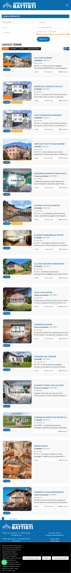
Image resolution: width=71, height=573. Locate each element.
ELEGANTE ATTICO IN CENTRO (47, 205)
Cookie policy (54, 541)
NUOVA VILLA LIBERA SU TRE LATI (48, 86)
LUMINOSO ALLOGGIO (43, 324)
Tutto (5, 48)
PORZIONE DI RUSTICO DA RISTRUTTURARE (52, 417)
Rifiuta (46, 558)
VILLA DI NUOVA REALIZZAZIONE (48, 115)
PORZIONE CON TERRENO (45, 357)
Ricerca (44, 39)
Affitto (22, 48)
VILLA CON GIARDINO (43, 58)
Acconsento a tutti (60, 558)
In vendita (13, 48)
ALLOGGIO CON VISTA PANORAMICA (49, 264)
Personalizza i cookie (32, 558)
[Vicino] (69, 544)
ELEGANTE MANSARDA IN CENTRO (49, 235)
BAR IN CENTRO (41, 446)
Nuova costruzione (33, 48)
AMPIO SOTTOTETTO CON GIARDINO (49, 144)
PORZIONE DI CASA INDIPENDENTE (49, 492)
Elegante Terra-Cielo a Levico (49, 385)
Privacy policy (54, 539)
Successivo (13, 519)
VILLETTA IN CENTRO (43, 293)
